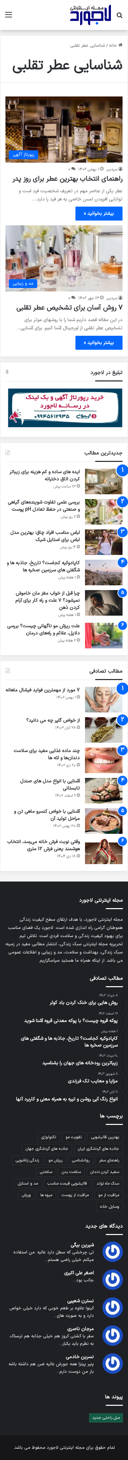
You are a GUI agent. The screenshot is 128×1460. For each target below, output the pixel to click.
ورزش (26, 1195)
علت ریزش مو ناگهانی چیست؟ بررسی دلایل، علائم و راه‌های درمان (43, 629)
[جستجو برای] (119, 17)
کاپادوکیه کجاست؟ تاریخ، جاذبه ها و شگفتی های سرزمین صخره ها (43, 566)
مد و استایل (28, 1183)
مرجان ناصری (80, 1329)
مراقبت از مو (108, 1195)
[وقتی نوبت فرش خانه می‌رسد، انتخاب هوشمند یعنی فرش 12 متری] (104, 851)
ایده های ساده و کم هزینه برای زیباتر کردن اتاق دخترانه (45, 475)
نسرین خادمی (80, 1356)
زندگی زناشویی (27, 1160)
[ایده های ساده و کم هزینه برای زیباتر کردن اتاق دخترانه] (104, 481)
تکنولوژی (48, 1137)
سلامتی (46, 1172)
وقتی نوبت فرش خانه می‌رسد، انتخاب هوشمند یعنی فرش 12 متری (43, 845)
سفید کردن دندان (104, 1172)
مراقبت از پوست (75, 1195)
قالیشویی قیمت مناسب (67, 1183)
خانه (113, 45)
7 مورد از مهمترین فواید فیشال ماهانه (42, 690)
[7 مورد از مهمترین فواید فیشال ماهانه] (104, 699)
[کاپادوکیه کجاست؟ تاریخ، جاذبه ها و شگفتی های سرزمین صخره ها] (104, 572)
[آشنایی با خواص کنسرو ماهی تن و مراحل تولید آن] (104, 821)
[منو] (8, 17)
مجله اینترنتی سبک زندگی (84, 944)
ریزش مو (55, 1160)
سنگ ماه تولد (108, 1183)
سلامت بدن (71, 1172)
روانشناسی (80, 1160)
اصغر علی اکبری (79, 1273)
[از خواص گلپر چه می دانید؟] (104, 730)
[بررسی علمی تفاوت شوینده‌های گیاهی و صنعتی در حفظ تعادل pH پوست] (104, 512)
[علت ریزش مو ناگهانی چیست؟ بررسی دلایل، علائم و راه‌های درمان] (104, 635)
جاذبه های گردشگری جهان (47, 1149)
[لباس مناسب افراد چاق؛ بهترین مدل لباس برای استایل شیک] (104, 542)
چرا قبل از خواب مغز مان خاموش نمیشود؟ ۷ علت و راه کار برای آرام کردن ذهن (47, 600)
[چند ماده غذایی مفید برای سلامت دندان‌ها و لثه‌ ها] (104, 760)
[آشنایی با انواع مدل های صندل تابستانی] (104, 790)
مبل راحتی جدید (106, 1418)
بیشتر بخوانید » (99, 213)
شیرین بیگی (82, 1245)
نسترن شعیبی (80, 1301)
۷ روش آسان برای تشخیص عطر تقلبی (69, 308)
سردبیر (111, 169)
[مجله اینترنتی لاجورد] (90, 15)
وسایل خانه (109, 1207)
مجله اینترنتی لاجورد (66, 1447)
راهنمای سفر (109, 1160)
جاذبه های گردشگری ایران (98, 1149)
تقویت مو (74, 1137)
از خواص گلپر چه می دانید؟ (53, 720)
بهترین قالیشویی (105, 1137)
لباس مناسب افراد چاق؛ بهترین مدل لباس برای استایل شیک (45, 536)
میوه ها (46, 1195)
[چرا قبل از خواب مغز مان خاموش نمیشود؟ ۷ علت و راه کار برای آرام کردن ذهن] (104, 603)
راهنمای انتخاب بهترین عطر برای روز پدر (67, 179)
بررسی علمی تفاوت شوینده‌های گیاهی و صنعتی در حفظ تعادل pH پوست (44, 506)
